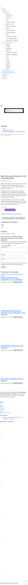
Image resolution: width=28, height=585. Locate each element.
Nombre (3, 254)
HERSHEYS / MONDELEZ (12, 54)
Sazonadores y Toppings (12, 40)
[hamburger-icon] (1, 7)
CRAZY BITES (9, 48)
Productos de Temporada (9, 72)
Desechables (9, 16)
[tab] (8, 218)
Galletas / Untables (10, 22)
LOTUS (7, 59)
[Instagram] (2, 401)
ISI (6, 56)
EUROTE (8, 50)
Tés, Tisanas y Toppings (11, 38)
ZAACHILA (8, 67)
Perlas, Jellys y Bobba (11, 36)
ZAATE (7, 69)
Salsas (7, 34)
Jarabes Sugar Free (10, 30)
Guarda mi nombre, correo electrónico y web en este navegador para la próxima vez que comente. (14, 263)
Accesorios (8, 18)
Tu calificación (4, 245)
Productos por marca (8, 42)
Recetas (5, 75)
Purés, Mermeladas (10, 32)
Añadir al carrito (10, 210)
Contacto (5, 77)
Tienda (4, 10)
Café (7, 20)
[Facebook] (1, 401)
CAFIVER (8, 46)
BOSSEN (8, 44)
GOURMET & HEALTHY (11, 52)
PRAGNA (8, 65)
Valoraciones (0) (20, 218)
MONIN (8, 63)
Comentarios (4, 247)
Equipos (8, 13)
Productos (5, 12)
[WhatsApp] (0, 401)
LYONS (7, 61)
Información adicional (8, 218)
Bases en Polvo (9, 24)
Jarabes (8, 28)
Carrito (4, 79)
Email (2, 259)
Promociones (6, 74)
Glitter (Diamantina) (11, 26)
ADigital (3, 583)
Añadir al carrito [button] (18, 282)
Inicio (4, 9)
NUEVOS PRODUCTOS (8, 71)
